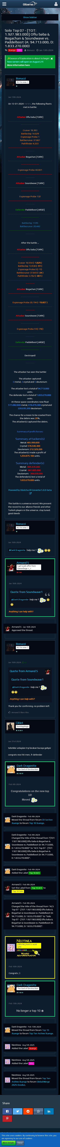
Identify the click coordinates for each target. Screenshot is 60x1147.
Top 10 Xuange (36, 823)
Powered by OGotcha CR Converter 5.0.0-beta (30, 490)
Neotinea (16, 1045)
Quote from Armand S (24, 671)
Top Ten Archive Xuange (41, 1033)
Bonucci (31, 50)
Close (20, 1143)
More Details (8, 1143)
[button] (4, 4)
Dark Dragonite (18, 550)
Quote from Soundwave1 (26, 592)
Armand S (16, 627)
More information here (18, 65)
